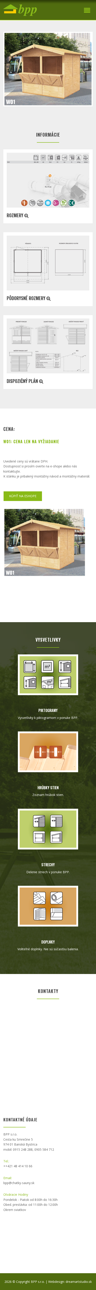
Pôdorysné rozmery (26, 298)
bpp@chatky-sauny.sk (18, 1183)
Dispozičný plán (23, 381)
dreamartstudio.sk (79, 1281)
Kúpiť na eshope (22, 496)
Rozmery (15, 215)
